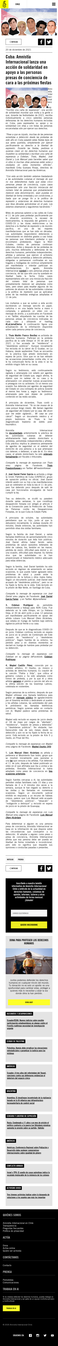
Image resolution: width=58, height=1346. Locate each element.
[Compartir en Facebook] (41, 42)
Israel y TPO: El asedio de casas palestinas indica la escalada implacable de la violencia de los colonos (28, 1173)
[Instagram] (38, 1335)
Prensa (21, 859)
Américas (11, 1066)
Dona (5, 1245)
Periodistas (8, 1280)
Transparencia (9, 1225)
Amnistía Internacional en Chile (18, 1223)
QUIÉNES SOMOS (12, 1215)
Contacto (7, 1265)
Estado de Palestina (15, 1041)
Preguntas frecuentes (13, 1228)
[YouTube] (52, 1335)
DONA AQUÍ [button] (29, 1002)
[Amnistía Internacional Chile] (4, 4)
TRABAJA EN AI (11, 1308)
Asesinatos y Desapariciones (19, 1013)
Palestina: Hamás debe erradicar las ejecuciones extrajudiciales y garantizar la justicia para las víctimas (27, 1051)
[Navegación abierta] (54, 4)
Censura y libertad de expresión (21, 1116)
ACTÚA (6, 1237)
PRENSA (7, 1272)
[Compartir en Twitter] (49, 42)
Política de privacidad (13, 1231)
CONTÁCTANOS (11, 1257)
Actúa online (9, 1248)
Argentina (11, 1091)
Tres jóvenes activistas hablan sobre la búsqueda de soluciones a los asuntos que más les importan (28, 1196)
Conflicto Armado (15, 1166)
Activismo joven (14, 1188)
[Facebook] (30, 1335)
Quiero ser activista (12, 1251)
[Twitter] (45, 1335)
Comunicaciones (11, 1282)
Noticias (10, 859)
